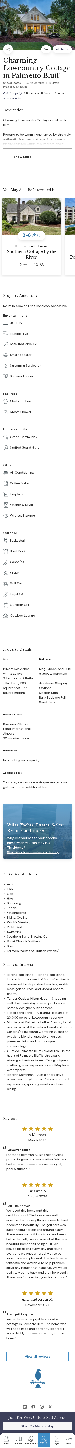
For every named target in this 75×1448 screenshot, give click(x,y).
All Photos (62, 49)
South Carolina (35, 83)
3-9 (13, 93)
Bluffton (54, 83)
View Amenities (12, 98)
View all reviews (37, 1356)
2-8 (31, 235)
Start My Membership (37, 1426)
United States (12, 83)
